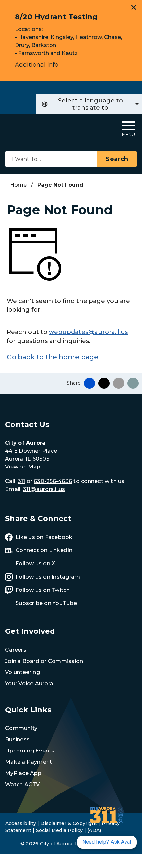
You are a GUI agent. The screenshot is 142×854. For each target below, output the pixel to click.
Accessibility (20, 823)
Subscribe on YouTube (46, 603)
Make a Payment (28, 762)
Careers (15, 650)
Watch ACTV (22, 784)
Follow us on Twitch (43, 590)
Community (21, 728)
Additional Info (36, 64)
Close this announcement (133, 7)
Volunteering (22, 672)
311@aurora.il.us (44, 489)
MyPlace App (23, 773)
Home (18, 185)
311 (21, 481)
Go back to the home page (52, 357)
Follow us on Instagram (48, 577)
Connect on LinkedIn (44, 550)
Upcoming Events (29, 751)
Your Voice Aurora (29, 683)
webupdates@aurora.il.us (88, 332)
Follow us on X (35, 563)
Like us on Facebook (44, 537)
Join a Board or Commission (44, 661)
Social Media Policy (59, 830)
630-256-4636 (53, 481)
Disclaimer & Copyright (68, 823)
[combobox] (89, 104)
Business (17, 739)
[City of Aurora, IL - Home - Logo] (24, 128)
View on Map (23, 467)
